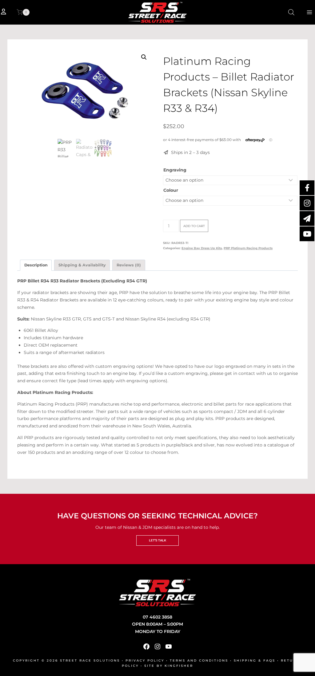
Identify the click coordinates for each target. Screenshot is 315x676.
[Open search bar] (291, 12)
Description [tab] (36, 265)
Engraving (174, 170)
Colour (170, 190)
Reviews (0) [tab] (129, 265)
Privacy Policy (145, 660)
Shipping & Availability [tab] (82, 265)
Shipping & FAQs (254, 660)
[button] (144, 57)
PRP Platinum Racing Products (248, 248)
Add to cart (194, 226)
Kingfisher (179, 666)
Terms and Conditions (199, 660)
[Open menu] (309, 12)
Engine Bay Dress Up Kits (201, 248)
